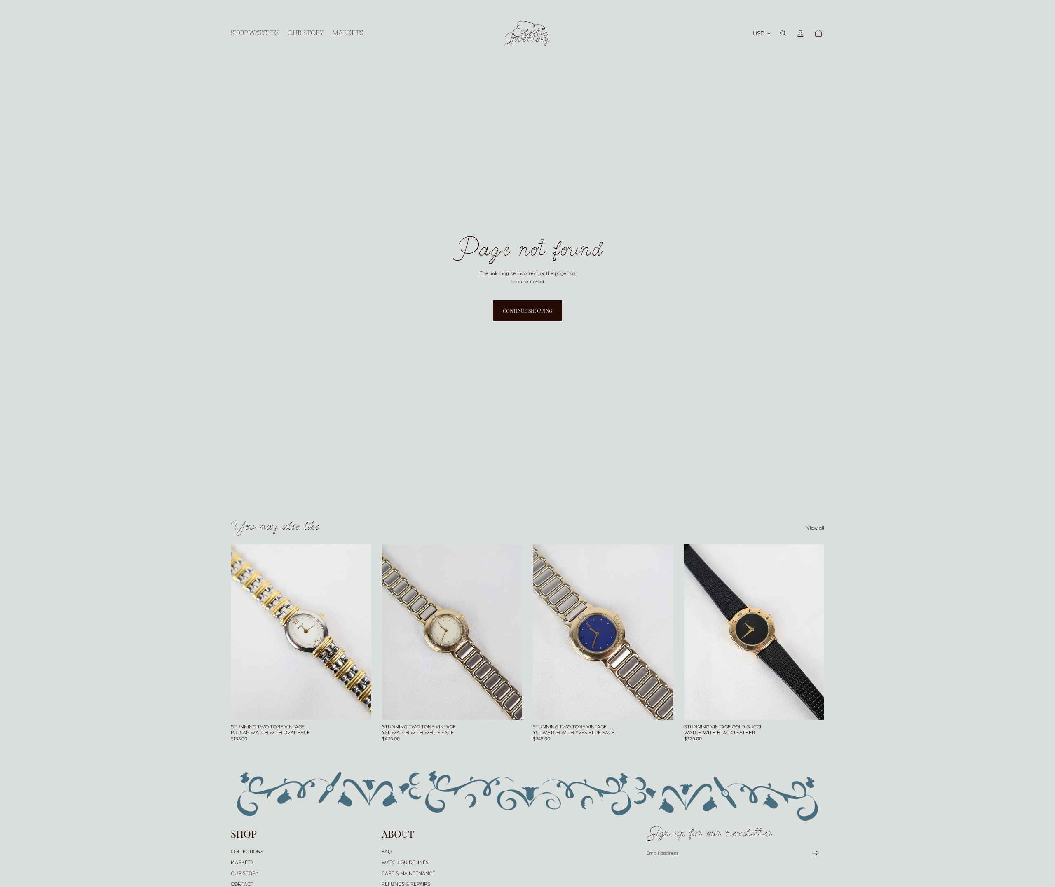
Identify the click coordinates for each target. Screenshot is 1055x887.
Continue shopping (527, 310)
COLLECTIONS (247, 851)
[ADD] (358, 707)
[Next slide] (359, 632)
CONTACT (242, 883)
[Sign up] (815, 853)
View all (815, 528)
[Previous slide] (243, 632)
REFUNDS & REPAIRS (406, 883)
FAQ (387, 851)
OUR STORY (244, 873)
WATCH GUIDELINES (405, 862)
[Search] (783, 33)
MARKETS (242, 862)
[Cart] (818, 33)
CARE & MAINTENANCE (408, 873)
